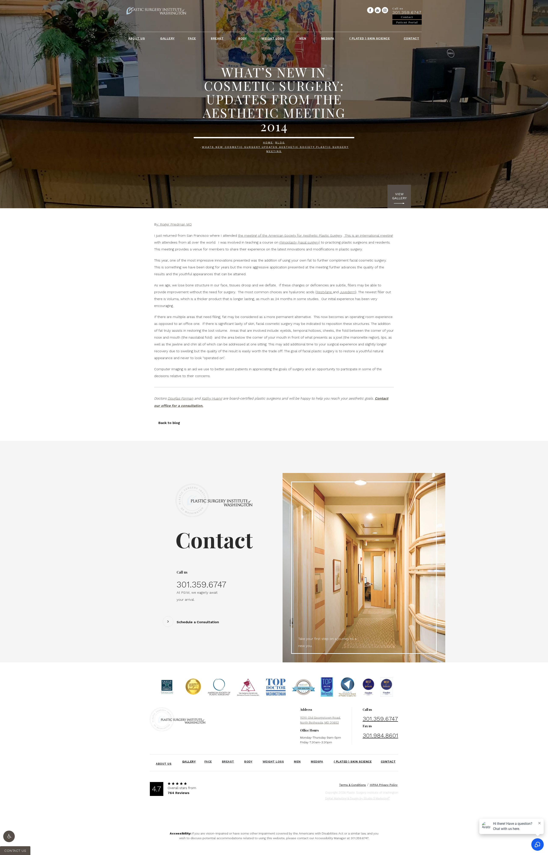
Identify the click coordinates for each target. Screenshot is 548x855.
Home (268, 142)
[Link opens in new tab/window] (370, 10)
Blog (280, 142)
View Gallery (399, 196)
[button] (9, 836)
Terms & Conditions (352, 785)
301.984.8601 (380, 735)
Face (192, 38)
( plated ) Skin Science (369, 38)
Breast (217, 38)
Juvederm (347, 292)
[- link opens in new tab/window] (167, 688)
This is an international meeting (368, 235)
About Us (136, 38)
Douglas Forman (180, 398)
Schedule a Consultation (198, 622)
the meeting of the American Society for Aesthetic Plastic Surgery (290, 235)
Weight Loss (272, 38)
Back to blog (169, 423)
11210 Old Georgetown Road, (320, 720)
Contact (411, 38)
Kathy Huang (212, 398)
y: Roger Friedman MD (174, 224)
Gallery (167, 38)
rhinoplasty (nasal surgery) (299, 242)
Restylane (324, 292)
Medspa (327, 38)
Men (302, 38)
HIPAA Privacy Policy (384, 785)
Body (242, 38)
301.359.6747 (359, 838)
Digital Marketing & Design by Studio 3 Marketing (357, 798)
